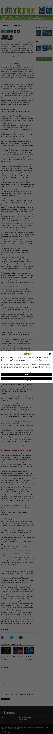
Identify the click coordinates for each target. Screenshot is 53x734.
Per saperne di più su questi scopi (24, 372)
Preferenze (26, 378)
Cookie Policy (22, 380)
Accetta (26, 374)
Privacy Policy (30, 380)
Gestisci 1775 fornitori (11, 372)
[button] (50, 353)
